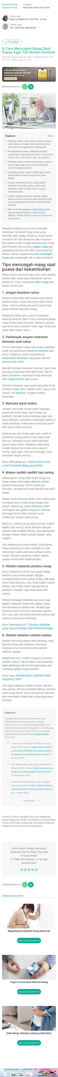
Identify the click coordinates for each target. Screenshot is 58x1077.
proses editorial (41, 734)
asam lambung (33, 506)
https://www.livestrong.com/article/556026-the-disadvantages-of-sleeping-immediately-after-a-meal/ (32, 750)
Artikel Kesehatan (10, 4)
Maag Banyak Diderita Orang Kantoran (29, 931)
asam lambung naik (13, 665)
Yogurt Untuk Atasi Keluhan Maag (29, 982)
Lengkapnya (29, 800)
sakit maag (41, 281)
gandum (21, 392)
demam (35, 481)
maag (22, 235)
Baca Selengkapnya (29, 940)
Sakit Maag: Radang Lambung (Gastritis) (28, 1033)
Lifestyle (28, 4)
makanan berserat (37, 350)
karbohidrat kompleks (15, 358)
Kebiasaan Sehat (10, 7)
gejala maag (41, 246)
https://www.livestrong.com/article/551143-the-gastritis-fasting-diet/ (32, 789)
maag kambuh (15, 379)
